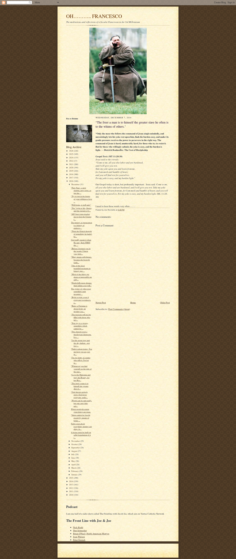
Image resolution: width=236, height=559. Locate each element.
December (75, 184)
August (74, 451)
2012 (71, 488)
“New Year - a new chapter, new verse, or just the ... (81, 190)
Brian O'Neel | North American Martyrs (91, 533)
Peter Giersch (79, 539)
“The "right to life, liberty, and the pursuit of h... (81, 209)
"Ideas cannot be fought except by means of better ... (80, 418)
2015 (71, 477)
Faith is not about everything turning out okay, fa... (81, 426)
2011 (71, 491)
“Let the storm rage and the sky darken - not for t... (80, 343)
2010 (71, 494)
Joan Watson (79, 536)
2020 (71, 167)
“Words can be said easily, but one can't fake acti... (81, 403)
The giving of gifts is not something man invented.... (81, 291)
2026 (71, 150)
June (73, 457)
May (73, 461)
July (73, 454)
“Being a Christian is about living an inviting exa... (79, 309)
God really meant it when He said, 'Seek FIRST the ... (81, 242)
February (75, 471)
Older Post (165, 302)
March (74, 467)
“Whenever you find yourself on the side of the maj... (81, 369)
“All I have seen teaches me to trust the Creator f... (81, 217)
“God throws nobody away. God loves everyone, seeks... (79, 395)
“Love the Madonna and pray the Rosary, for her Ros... (81, 377)
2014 (71, 481)
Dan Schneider (80, 530)
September (75, 447)
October (74, 444)
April (73, 464)
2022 (71, 160)
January (74, 474)
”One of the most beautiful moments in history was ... (81, 268)
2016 (71, 181)
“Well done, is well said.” (81, 205)
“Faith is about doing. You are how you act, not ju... (81, 352)
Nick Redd (78, 527)
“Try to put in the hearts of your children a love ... (81, 199)
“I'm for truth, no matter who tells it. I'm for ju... (80, 360)
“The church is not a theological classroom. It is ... (81, 334)
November (75, 441)
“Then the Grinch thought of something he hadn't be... (81, 234)
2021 (71, 164)
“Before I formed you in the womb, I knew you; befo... (81, 251)
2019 (71, 170)
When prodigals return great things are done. (81, 410)
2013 (71, 484)
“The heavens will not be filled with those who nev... (81, 317)
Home (133, 302)
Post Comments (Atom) (119, 309)
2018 (71, 174)
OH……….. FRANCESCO (94, 16)
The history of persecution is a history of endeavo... (81, 225)
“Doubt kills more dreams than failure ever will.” (81, 284)
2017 (71, 177)
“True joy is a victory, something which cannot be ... (79, 326)
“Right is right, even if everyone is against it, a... (81, 300)
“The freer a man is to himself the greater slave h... (79, 386)
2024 (71, 157)
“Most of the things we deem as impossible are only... (81, 277)
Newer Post (101, 302)
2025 (71, 154)
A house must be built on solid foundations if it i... (81, 435)
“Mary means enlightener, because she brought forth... (81, 260)
